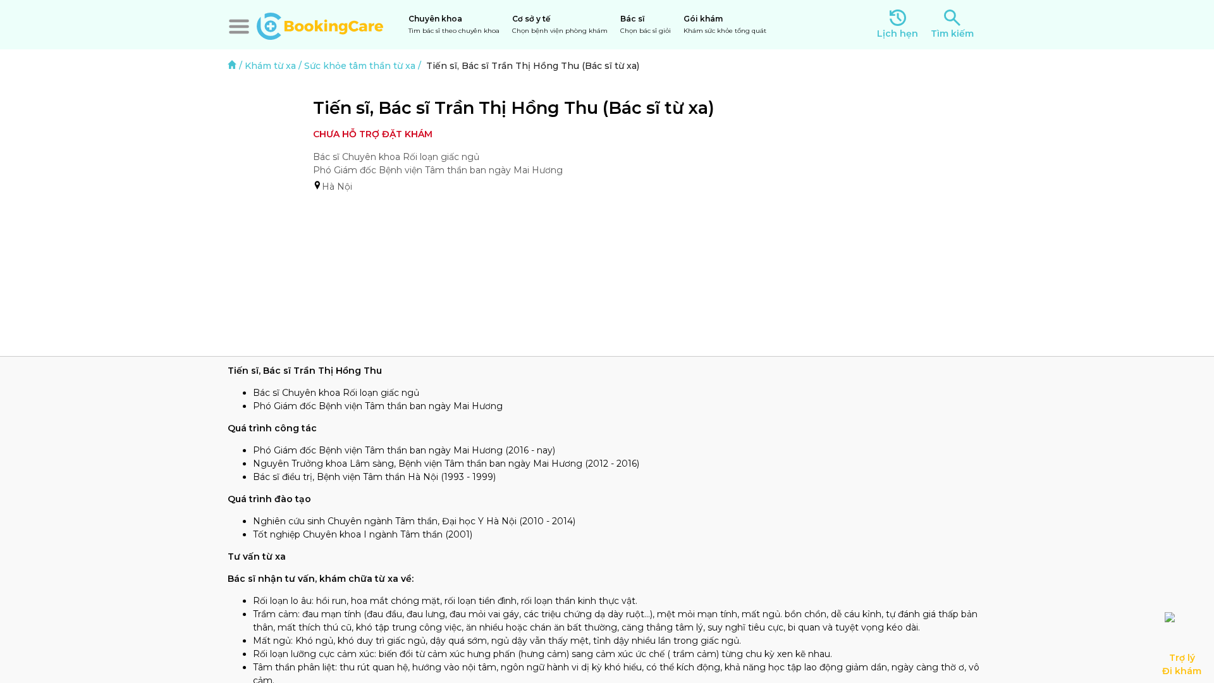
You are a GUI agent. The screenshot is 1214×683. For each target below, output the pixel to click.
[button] (239, 26)
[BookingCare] (320, 24)
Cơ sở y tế (560, 24)
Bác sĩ (645, 24)
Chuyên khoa (454, 24)
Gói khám (725, 24)
